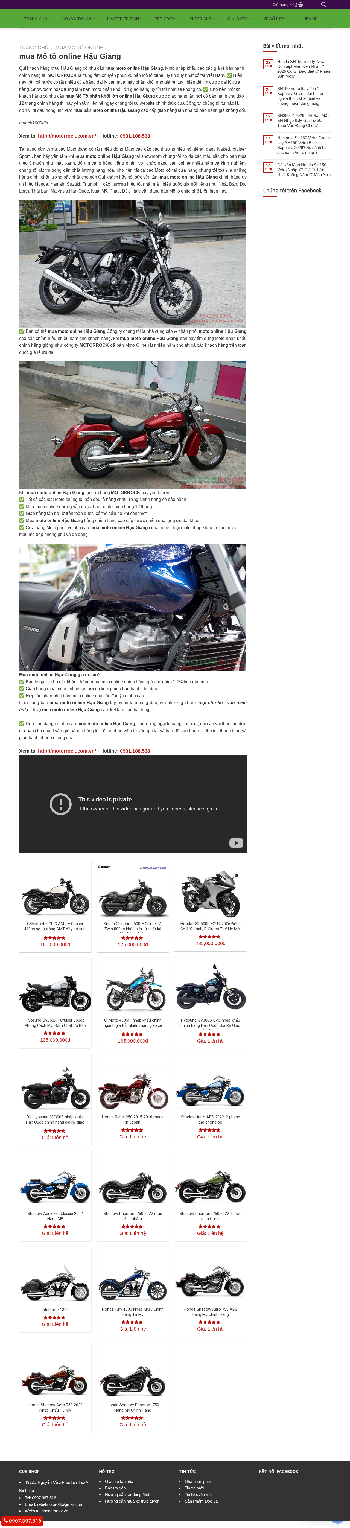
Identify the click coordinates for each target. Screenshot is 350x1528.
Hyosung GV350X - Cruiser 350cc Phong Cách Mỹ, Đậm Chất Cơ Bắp (55, 1023)
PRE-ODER (164, 18)
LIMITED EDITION (123, 18)
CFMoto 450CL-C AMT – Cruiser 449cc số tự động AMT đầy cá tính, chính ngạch (55, 929)
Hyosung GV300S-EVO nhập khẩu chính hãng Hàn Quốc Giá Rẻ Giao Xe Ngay (210, 1025)
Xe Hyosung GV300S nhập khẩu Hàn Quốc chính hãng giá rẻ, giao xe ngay (55, 1122)
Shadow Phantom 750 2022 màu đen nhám (133, 1216)
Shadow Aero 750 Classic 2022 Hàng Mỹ (55, 1216)
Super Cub (200, 18)
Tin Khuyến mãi (198, 1494)
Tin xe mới (194, 1488)
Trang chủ (35, 18)
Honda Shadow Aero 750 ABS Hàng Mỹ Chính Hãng (210, 1312)
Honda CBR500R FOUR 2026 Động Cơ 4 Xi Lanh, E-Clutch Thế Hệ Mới (210, 926)
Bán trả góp (115, 1488)
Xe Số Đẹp (273, 18)
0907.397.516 (44, 1497)
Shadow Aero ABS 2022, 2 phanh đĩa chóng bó (210, 1120)
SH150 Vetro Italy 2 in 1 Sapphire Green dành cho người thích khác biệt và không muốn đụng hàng (300, 96)
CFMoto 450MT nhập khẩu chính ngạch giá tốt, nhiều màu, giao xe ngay (133, 1025)
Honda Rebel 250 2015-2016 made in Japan (133, 1120)
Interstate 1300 (55, 1310)
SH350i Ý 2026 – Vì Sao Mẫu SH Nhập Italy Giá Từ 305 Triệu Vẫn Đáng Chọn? (303, 120)
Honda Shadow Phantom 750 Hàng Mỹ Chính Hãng (133, 1408)
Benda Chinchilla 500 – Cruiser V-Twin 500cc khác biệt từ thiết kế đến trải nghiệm (133, 929)
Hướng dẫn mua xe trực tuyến (132, 1501)
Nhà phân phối (198, 1481)
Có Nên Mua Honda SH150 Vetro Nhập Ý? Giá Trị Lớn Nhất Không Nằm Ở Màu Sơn (304, 169)
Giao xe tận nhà (119, 1481)
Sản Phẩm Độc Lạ (201, 1501)
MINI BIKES (237, 18)
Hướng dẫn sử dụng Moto (128, 1494)
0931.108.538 (135, 136)
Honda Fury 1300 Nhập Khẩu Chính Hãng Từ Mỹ (133, 1312)
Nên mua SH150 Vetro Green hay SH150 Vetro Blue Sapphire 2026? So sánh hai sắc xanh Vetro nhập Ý (303, 145)
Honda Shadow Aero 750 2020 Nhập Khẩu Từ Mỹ (55, 1408)
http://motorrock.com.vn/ (67, 136)
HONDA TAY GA (77, 18)
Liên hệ (310, 18)
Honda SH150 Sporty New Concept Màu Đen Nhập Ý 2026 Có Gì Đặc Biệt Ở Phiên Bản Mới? (303, 68)
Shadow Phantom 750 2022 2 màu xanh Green (210, 1216)
